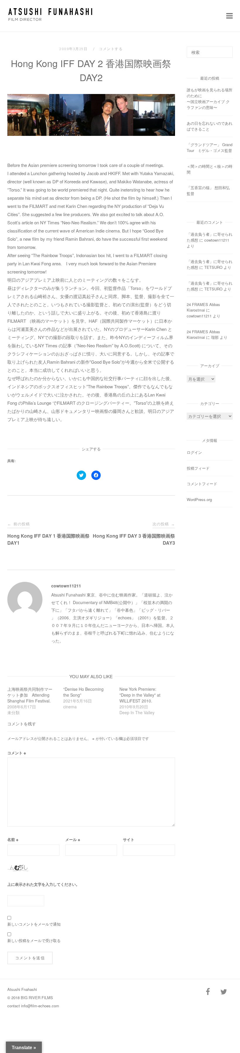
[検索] (226, 49)
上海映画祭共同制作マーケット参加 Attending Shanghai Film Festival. (29, 695)
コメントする (111, 49)
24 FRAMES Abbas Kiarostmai (203, 307)
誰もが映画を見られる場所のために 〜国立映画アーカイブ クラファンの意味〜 (213, 98)
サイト (128, 839)
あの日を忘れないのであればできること (209, 126)
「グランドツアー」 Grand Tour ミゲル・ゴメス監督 (209, 147)
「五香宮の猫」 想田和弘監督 (208, 190)
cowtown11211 (66, 586)
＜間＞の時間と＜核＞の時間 (209, 169)
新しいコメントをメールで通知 (34, 924)
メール (72, 839)
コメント (16, 752)
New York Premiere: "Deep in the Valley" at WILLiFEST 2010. (139, 695)
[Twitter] (223, 992)
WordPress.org (199, 499)
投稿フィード (198, 468)
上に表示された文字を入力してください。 (43, 884)
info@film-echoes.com (40, 1005)
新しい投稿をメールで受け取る (34, 940)
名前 (12, 839)
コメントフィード (202, 483)
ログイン (194, 452)
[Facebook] (208, 992)
